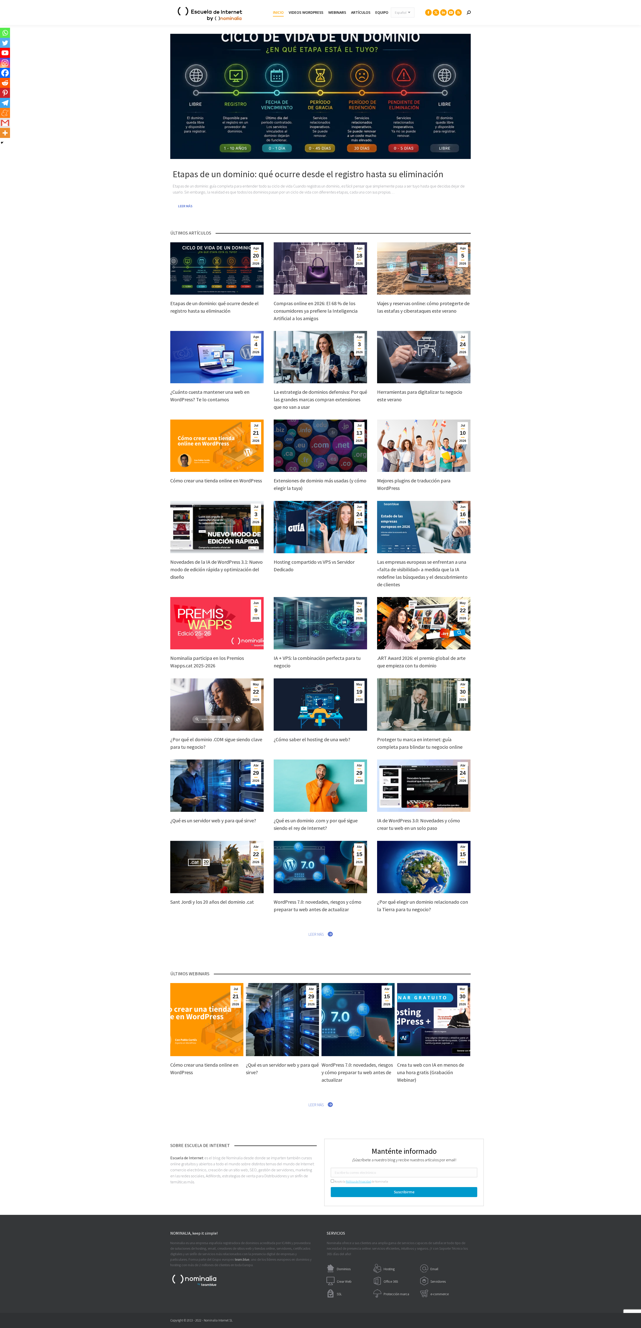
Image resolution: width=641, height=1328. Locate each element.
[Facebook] (5, 73)
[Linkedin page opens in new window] (443, 12)
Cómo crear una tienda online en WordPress (216, 480)
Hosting (389, 1269)
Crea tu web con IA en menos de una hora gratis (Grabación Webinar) (430, 1072)
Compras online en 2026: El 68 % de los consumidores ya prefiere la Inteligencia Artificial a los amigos (316, 310)
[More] (5, 133)
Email (434, 1269)
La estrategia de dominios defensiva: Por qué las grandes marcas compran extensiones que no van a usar (320, 399)
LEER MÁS (316, 934)
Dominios (344, 1269)
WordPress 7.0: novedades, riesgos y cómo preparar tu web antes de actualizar (357, 1072)
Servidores (438, 1281)
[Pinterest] (5, 93)
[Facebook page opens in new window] (428, 12)
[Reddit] (5, 83)
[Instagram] (5, 63)
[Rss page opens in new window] (458, 12)
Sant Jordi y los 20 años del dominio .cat (212, 902)
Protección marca (396, 1294)
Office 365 (391, 1281)
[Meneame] (5, 113)
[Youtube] (5, 53)
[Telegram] (5, 103)
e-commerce (439, 1294)
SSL (339, 1294)
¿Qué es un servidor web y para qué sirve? (213, 820)
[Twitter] (5, 43)
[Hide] (2, 143)
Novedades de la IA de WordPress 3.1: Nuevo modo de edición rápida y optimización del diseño (216, 569)
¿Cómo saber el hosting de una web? (312, 739)
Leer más (185, 206)
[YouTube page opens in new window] (451, 12)
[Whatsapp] (5, 33)
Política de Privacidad (358, 1181)
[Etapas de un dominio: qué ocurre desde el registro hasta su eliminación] (320, 96)
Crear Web (344, 1281)
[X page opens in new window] (436, 12)
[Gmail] (5, 123)
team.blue (242, 1259)
